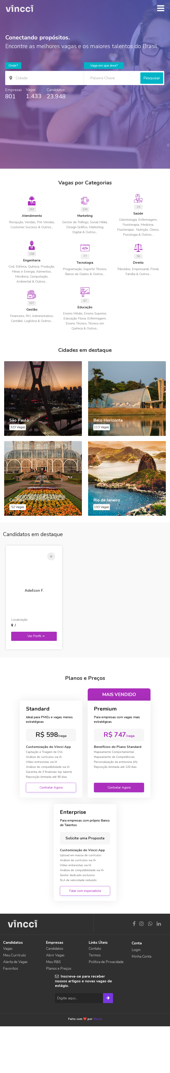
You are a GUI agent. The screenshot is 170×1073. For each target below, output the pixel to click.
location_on (10, 78)
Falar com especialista (85, 891)
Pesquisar (151, 78)
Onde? (13, 65)
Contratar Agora (51, 787)
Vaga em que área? (104, 65)
